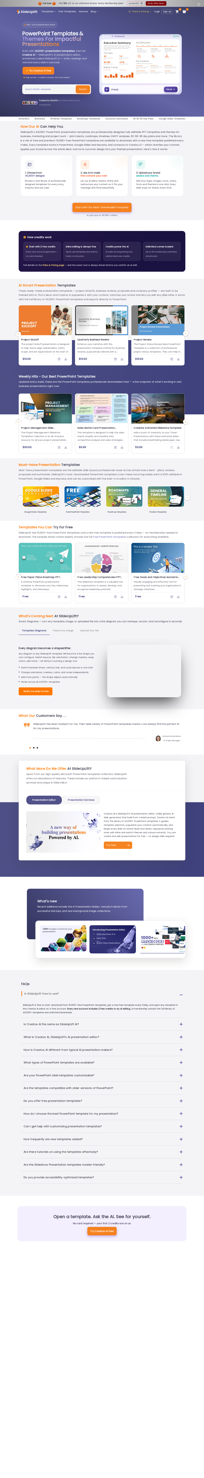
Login (157, 11)
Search (83, 89)
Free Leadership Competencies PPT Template (99, 578)
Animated (39, 118)
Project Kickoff (30, 339)
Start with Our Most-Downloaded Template (101, 207)
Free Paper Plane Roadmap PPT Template (40, 578)
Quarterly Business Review (93, 339)
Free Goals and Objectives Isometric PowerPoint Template (156, 578)
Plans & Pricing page (53, 265)
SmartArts (24, 118)
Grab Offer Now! (156, 3)
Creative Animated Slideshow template (158, 428)
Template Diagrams (34, 630)
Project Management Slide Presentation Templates (37, 429)
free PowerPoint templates (109, 537)
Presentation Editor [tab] (44, 800)
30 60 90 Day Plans (143, 118)
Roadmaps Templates (88, 118)
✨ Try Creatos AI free (38, 70)
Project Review (143, 339)
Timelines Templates (61, 118)
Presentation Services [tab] (81, 800)
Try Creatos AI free (102, 1231)
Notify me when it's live (36, 691)
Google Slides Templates (172, 118)
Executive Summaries (117, 118)
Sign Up (167, 11)
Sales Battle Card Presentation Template (96, 429)
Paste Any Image (63, 630)
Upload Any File (89, 630)
